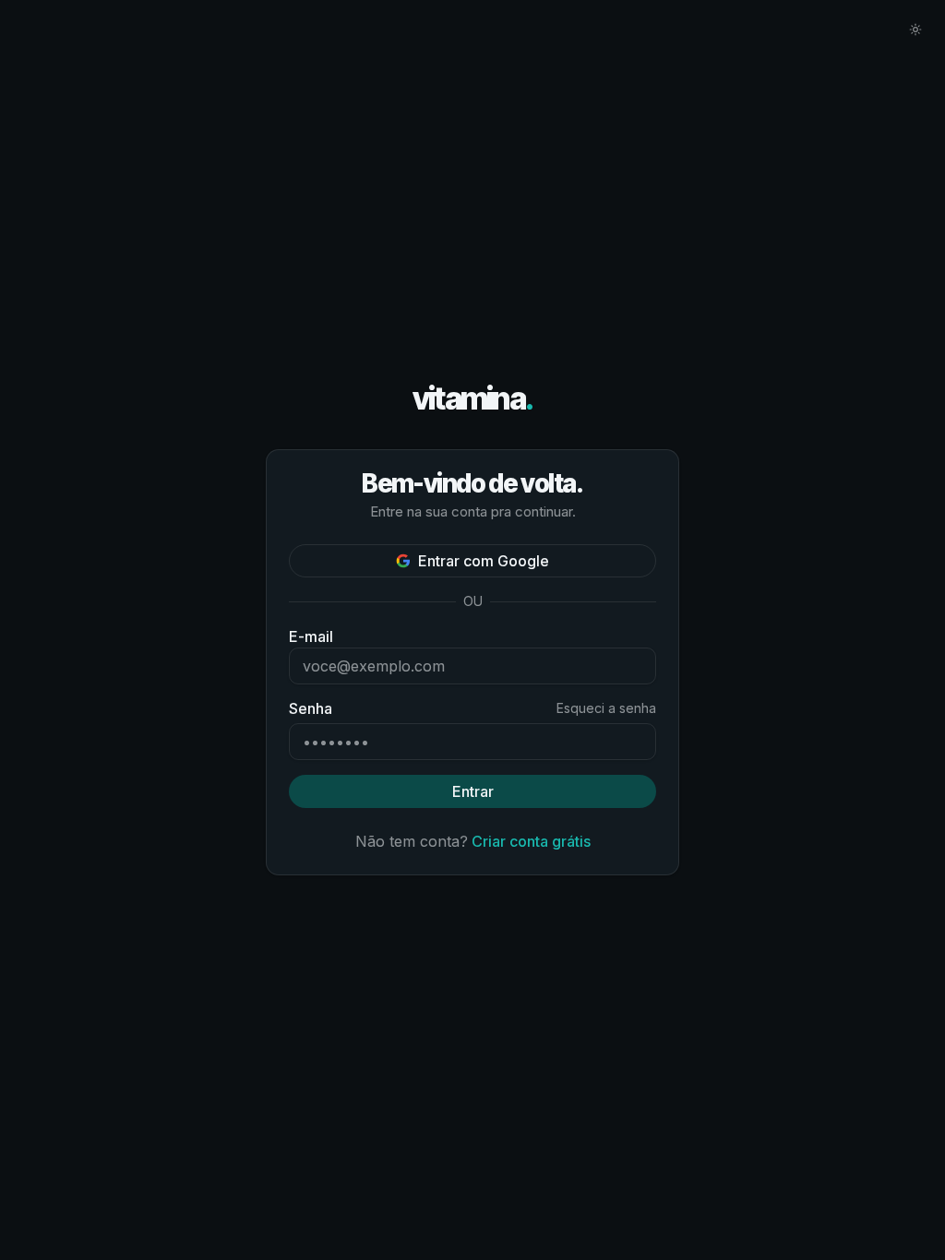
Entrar (473, 791)
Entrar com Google (483, 561)
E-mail (311, 636)
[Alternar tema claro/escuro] (915, 29)
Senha (310, 708)
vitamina (473, 399)
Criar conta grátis (531, 841)
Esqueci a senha (606, 708)
